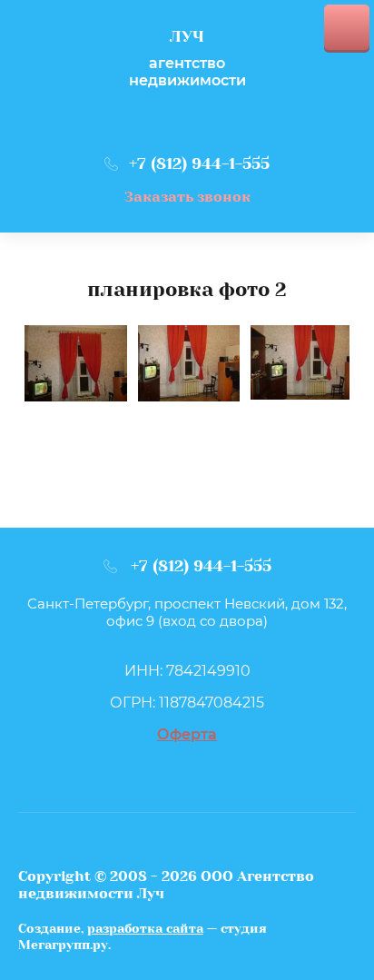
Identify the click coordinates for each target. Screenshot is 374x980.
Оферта (187, 734)
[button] (187, 196)
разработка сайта (145, 928)
